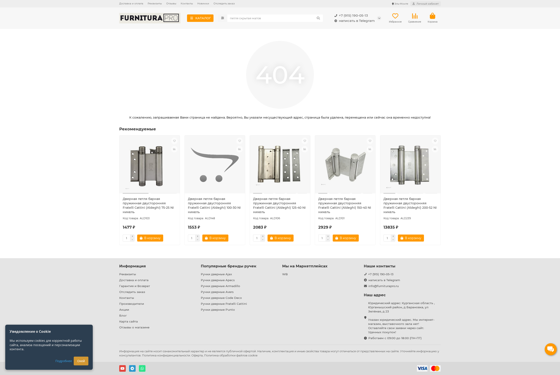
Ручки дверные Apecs (218, 280)
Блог (123, 315)
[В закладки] (174, 141)
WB (285, 274)
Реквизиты (155, 3)
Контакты (187, 3)
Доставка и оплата (131, 3)
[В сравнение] (174, 149)
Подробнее (63, 361)
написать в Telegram (357, 21)
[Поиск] (318, 18)
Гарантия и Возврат (134, 286)
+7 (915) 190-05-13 (353, 15)
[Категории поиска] (222, 18)
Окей (81, 361)
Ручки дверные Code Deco (221, 298)
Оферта (197, 355)
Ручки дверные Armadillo (220, 286)
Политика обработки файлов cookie (230, 355)
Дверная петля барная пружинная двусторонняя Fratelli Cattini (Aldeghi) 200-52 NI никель (410, 205)
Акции (124, 309)
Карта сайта (128, 321)
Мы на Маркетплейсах (304, 266)
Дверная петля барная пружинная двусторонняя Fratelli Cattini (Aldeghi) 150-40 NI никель (344, 205)
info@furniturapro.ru (383, 286)
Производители (131, 303)
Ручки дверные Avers (217, 292)
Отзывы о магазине (134, 327)
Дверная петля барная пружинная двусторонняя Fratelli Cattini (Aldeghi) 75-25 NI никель (148, 205)
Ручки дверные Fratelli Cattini (224, 303)
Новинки (203, 3)
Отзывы (171, 3)
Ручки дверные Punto (218, 309)
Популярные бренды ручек (228, 266)
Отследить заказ (224, 3)
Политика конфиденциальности (166, 355)
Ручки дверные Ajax (216, 274)
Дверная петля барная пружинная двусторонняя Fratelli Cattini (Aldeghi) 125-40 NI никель (279, 205)
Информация (132, 266)
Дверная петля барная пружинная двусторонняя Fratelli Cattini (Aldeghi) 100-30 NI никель (214, 205)
